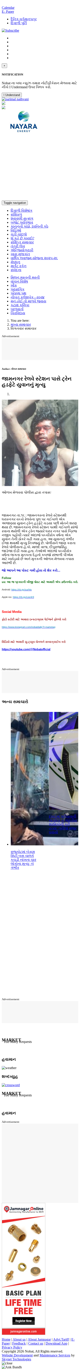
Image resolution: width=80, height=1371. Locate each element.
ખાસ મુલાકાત (20, 254)
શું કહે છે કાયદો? (22, 238)
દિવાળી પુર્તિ (19, 23)
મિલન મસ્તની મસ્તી (25, 277)
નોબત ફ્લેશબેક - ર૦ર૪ (27, 297)
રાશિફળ (16, 214)
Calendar (8, 7)
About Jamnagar (39, 1339)
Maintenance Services (55, 1355)
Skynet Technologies (16, 1359)
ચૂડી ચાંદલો (19, 234)
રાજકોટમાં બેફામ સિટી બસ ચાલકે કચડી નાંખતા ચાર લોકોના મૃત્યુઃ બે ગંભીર (23, 859)
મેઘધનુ (15, 262)
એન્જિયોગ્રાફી (22, 250)
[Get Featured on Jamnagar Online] (23, 1334)
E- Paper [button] (8, 11)
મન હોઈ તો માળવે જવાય (28, 301)
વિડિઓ (16, 230)
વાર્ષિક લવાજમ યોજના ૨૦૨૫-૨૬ (34, 258)
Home (6, 1339)
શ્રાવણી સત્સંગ (22, 218)
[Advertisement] (40, 167)
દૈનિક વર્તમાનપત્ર (24, 19)
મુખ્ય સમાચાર (21, 324)
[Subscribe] (10, 30)
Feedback (19, 1343)
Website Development (17, 1355)
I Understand (12, 95)
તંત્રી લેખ (18, 246)
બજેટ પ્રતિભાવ (22, 222)
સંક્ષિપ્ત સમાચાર (22, 242)
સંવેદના (16, 270)
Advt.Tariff (61, 1339)
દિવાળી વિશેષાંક (21, 210)
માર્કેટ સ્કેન (18, 266)
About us (19, 1339)
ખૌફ (14, 285)
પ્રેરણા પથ (18, 293)
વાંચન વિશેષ (19, 281)
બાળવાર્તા (17, 309)
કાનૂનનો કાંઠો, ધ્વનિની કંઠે (29, 226)
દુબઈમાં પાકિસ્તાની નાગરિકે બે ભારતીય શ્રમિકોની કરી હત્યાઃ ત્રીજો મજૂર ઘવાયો (63, 824)
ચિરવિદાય (18, 313)
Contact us (35, 1343)
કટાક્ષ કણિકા (20, 305)
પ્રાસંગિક (17, 289)
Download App (56, 1343)
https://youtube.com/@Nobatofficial (26, 649)
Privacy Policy (12, 1347)
